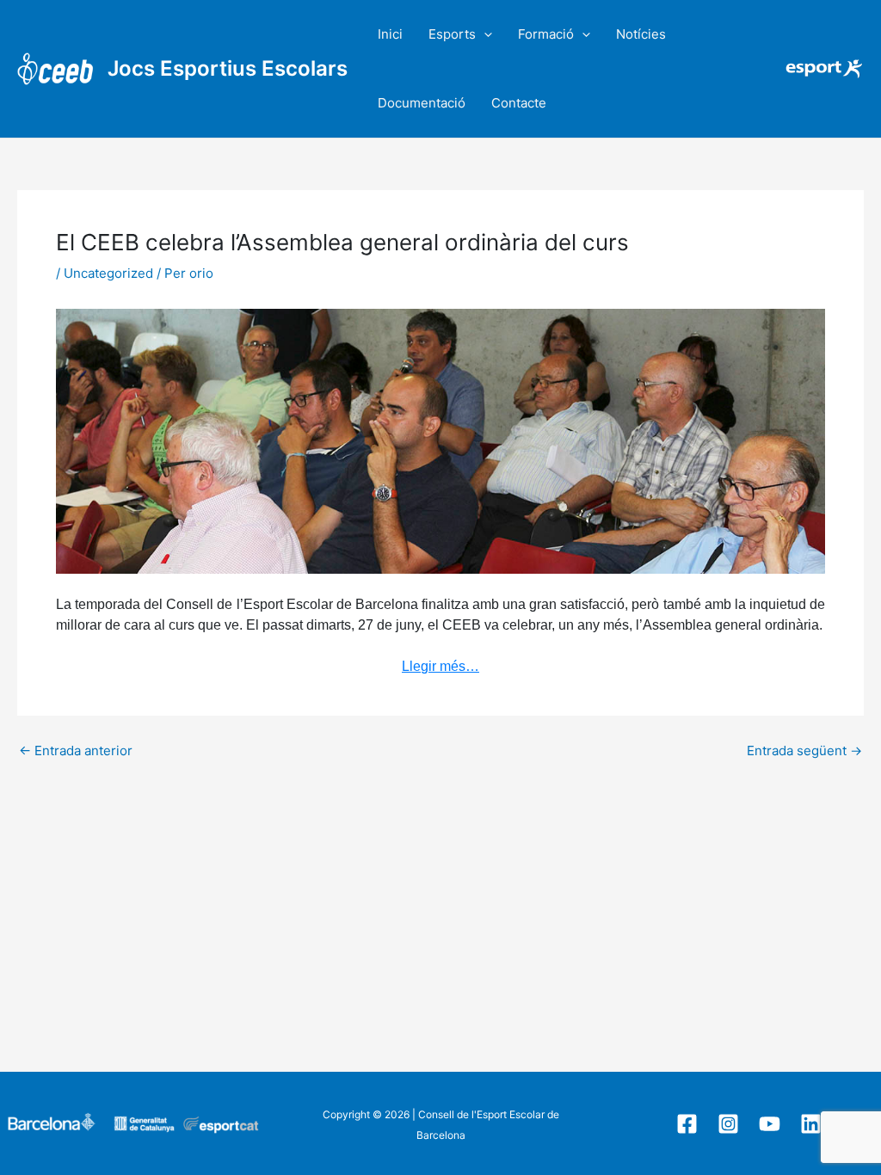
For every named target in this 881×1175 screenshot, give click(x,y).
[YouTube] (769, 1124)
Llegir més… (440, 666)
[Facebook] (687, 1124)
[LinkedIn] (811, 1124)
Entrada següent (804, 750)
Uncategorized (108, 273)
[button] (484, 34)
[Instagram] (728, 1124)
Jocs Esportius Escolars (228, 68)
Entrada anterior (75, 750)
